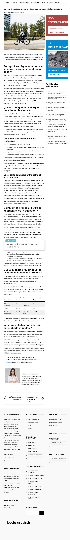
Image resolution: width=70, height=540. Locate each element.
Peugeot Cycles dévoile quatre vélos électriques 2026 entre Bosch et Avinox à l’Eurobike (57, 136)
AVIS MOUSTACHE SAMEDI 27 (58, 459)
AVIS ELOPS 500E (32, 448)
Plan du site (7, 461)
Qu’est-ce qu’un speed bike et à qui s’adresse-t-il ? (15, 397)
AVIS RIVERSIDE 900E (33, 445)
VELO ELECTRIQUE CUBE (34, 486)
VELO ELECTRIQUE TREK (34, 489)
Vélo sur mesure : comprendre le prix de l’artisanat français (32, 398)
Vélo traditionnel (24, 2)
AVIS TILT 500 (53, 425)
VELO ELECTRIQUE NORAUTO (36, 475)
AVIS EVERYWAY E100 (56, 443)
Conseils (57, 2)
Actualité (50, 2)
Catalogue (14, 2)
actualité (31, 428)
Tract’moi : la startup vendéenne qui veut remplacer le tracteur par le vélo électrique (58, 109)
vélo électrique (23, 75)
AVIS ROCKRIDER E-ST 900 (35, 458)
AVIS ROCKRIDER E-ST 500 (35, 455)
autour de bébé (8, 485)
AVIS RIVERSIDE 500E (33, 442)
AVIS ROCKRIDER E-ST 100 (57, 462)
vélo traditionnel (33, 419)
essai (29, 425)
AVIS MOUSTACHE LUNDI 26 (57, 446)
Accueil (7, 2)
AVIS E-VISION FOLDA (56, 419)
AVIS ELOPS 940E (32, 452)
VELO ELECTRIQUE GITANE (35, 478)
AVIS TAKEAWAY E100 (56, 422)
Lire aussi (11, 241)
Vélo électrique (35, 2)
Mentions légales (8, 454)
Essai (43, 2)
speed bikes (28, 219)
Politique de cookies (9, 458)
